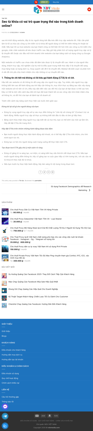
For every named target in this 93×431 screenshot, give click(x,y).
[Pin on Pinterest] (53, 172)
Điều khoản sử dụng (10, 373)
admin (22, 32)
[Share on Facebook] (40, 172)
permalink (38, 180)
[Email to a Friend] (48, 172)
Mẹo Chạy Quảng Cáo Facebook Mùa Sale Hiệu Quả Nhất (33, 282)
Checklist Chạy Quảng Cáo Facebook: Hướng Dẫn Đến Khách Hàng (37, 304)
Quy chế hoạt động (10, 378)
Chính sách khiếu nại (10, 383)
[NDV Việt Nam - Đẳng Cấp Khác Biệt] (46, 9)
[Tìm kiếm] (36, 2)
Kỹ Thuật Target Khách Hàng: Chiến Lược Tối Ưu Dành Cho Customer (38, 297)
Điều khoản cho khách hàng (14, 350)
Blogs (4, 336)
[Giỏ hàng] (89, 9)
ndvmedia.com (54, 428)
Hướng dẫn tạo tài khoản (12, 359)
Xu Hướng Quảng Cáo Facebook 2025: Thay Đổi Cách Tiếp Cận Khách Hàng (41, 274)
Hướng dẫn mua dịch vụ (12, 355)
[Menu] (3, 9)
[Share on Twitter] (44, 172)
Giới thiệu (6, 331)
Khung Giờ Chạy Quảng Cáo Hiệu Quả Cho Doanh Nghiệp (33, 289)
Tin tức (4, 18)
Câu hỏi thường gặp (10, 397)
